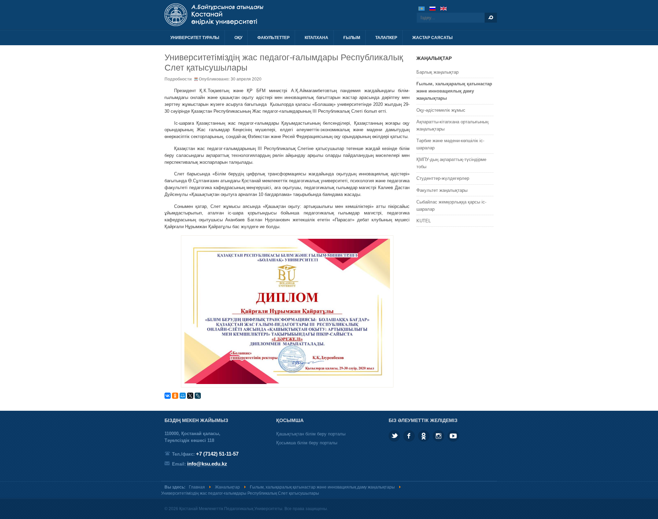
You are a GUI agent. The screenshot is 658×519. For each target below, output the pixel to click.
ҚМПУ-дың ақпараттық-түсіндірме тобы (451, 163)
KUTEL (423, 220)
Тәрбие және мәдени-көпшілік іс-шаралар (450, 144)
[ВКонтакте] (167, 396)
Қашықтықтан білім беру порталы (310, 433)
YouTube (453, 436)
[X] (190, 396)
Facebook (409, 436)
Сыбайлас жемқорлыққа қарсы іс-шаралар (451, 205)
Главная (197, 487)
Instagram (438, 436)
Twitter (394, 436)
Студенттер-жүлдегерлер (442, 178)
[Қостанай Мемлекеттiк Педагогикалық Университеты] (239, 14)
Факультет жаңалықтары (441, 190)
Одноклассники (423, 436)
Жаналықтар (227, 487)
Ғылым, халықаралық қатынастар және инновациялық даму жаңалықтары (454, 91)
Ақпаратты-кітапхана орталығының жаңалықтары (452, 125)
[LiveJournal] (198, 396)
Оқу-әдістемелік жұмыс (440, 110)
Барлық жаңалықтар (437, 72)
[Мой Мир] (183, 396)
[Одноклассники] (175, 396)
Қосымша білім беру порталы (306, 442)
